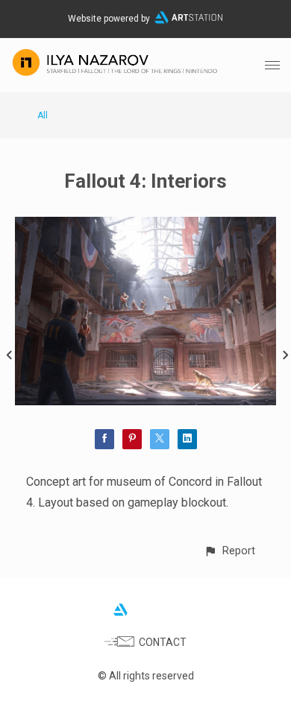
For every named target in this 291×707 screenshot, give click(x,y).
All (42, 115)
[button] (229, 551)
